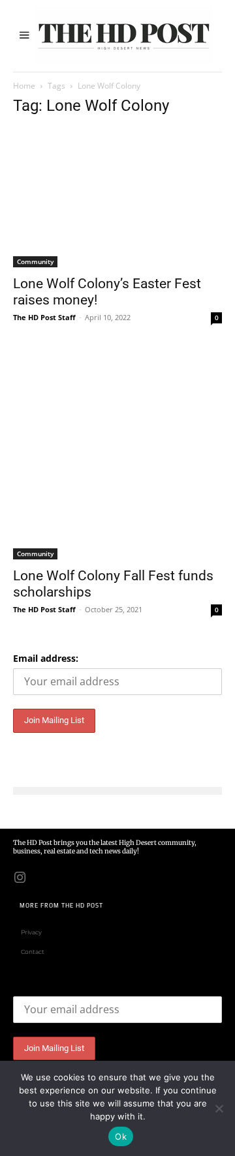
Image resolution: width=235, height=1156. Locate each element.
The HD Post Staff (44, 317)
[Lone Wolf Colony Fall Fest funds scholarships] (117, 455)
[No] (218, 1108)
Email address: (45, 658)
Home (24, 85)
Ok (121, 1136)
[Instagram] (19, 876)
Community (35, 261)
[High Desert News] (124, 36)
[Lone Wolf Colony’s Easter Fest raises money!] (117, 197)
